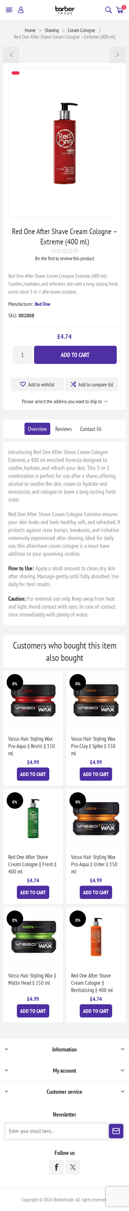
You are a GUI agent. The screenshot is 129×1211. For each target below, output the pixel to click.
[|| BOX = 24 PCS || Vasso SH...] (11, 55)
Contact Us (91, 429)
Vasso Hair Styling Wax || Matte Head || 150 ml (32, 979)
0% (14, 684)
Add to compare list (95, 384)
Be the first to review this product (64, 258)
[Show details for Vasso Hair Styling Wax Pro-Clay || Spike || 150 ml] (96, 700)
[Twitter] (72, 1167)
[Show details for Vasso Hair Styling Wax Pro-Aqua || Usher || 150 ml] (96, 818)
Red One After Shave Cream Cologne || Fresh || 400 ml (32, 864)
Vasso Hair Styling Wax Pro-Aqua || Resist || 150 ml (31, 746)
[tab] (37, 429)
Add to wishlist (41, 384)
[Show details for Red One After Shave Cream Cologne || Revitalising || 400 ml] (96, 937)
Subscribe (116, 1131)
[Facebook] (56, 1167)
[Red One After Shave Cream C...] (117, 55)
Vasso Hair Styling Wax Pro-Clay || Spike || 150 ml (93, 746)
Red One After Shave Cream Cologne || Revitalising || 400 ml (92, 983)
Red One (42, 304)
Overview (37, 429)
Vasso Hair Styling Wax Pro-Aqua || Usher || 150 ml (94, 864)
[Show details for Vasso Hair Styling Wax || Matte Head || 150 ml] (33, 937)
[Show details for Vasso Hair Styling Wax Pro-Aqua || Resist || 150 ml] (33, 700)
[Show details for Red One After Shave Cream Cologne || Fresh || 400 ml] (33, 818)
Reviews (63, 429)
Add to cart (75, 355)
